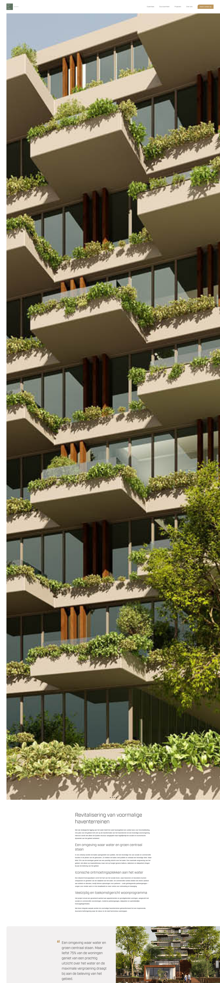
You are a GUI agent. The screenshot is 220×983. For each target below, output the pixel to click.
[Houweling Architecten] (20, 7)
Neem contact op (205, 7)
